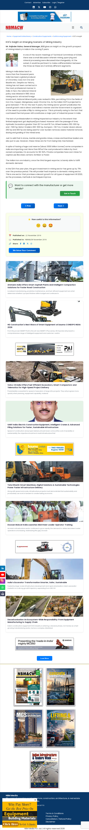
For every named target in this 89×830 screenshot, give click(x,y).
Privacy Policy (52, 816)
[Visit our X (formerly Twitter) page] (39, 7)
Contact (28, 2)
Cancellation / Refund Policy (58, 819)
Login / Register (58, 2)
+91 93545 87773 (38, 805)
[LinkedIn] (2, 568)
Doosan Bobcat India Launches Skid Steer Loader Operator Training (40, 524)
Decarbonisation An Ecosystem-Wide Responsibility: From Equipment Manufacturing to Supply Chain (41, 620)
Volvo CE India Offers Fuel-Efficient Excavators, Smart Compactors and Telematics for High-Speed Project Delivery (42, 386)
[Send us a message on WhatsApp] (55, 7)
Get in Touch (70, 193)
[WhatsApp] (2, 587)
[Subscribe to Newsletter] (2, 593)
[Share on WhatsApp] (31, 243)
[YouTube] (2, 574)
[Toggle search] (81, 27)
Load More (44, 658)
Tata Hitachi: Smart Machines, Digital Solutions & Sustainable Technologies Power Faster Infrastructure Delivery (43, 486)
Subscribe (46, 2)
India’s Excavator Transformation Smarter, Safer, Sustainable (37, 582)
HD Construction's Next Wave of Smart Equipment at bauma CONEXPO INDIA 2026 (44, 326)
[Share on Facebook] (20, 243)
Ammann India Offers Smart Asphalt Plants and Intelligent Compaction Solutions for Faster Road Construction (42, 286)
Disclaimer (50, 821)
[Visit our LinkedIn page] (33, 7)
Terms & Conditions (55, 813)
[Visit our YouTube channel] (44, 7)
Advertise (37, 2)
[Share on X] (28, 243)
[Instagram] (2, 581)
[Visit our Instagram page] (50, 7)
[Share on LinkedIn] (24, 243)
